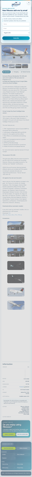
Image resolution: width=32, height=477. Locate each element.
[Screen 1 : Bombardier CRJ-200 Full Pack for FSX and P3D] (5, 66)
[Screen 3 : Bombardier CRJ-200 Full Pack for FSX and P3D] (18, 66)
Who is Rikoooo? (20, 454)
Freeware (21, 386)
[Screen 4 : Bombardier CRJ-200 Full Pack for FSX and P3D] (25, 66)
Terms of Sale (20, 464)
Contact (4, 454)
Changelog (16, 71)
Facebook (4, 458)
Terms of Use (5, 464)
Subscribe (16, 38)
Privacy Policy (20, 467)
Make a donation (9, 434)
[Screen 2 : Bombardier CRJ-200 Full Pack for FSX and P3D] (12, 66)
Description (7, 71)
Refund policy (5, 467)
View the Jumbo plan (22, 434)
